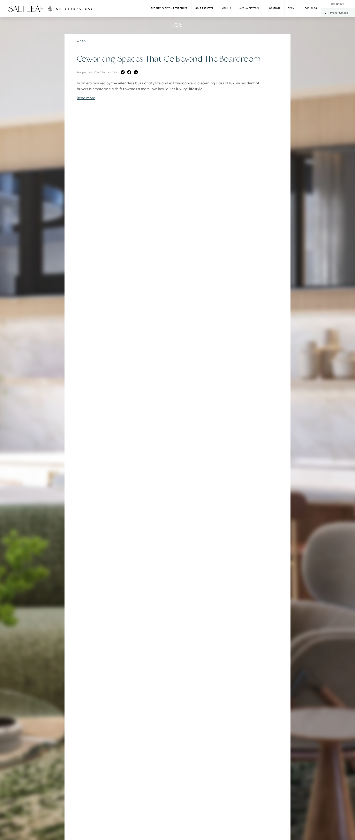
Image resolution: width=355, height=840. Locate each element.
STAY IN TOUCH (338, 4)
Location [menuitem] (274, 8)
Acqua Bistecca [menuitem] (250, 8)
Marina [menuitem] (227, 8)
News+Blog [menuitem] (310, 8)
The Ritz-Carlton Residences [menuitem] (169, 8)
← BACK (81, 41)
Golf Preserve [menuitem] (204, 8)
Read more (86, 98)
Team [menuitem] (291, 8)
